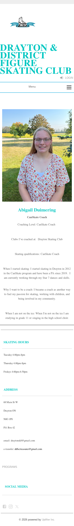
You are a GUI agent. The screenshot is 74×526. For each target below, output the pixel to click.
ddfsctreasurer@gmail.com (28, 449)
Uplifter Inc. (48, 519)
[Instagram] (11, 506)
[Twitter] (17, 506)
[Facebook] (4, 506)
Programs (9, 466)
